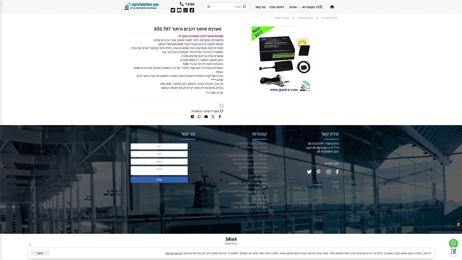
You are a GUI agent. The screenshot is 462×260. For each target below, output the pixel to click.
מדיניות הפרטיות (173, 253)
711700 (210, 93)
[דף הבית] (141, 7)
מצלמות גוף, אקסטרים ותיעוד (250, 163)
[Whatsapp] (453, 243)
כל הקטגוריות (310, 7)
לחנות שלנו (276, 7)
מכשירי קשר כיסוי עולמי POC (250, 148)
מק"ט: (219, 93)
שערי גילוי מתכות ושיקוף (253, 167)
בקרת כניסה (260, 199)
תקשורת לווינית (258, 179)
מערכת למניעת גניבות (254, 175)
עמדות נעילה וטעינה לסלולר (250, 203)
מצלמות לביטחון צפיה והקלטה (249, 159)
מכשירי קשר (260, 151)
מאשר (40, 253)
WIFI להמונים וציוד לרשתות (251, 195)
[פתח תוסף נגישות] (458, 224)
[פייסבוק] (453, 252)
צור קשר (260, 7)
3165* (189, 4)
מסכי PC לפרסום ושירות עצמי (250, 207)
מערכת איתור (259, 171)
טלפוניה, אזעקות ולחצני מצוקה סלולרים (244, 191)
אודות (293, 7)
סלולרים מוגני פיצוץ (255, 187)
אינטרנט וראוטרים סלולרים (251, 144)
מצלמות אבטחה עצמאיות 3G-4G (247, 155)
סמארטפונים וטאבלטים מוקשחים (248, 183)
